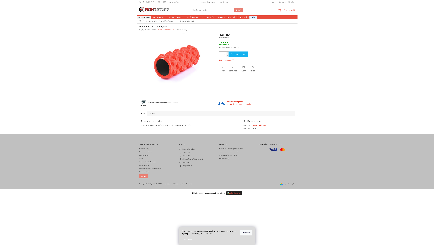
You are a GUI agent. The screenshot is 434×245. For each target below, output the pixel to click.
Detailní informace (225, 60)
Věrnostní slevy (144, 149)
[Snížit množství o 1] (227, 55)
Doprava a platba (144, 155)
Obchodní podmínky (145, 152)
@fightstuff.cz (187, 166)
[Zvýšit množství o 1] (227, 53)
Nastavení (188, 239)
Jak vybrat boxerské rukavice (229, 152)
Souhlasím (246, 233)
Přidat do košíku (239, 54)
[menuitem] (144, 17)
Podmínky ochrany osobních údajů (150, 169)
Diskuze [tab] (152, 113)
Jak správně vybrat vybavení (229, 155)
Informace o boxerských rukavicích (231, 149)
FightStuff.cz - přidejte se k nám (193, 159)
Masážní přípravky (260, 125)
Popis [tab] (143, 113)
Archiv (143, 176)
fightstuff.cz (186, 162)
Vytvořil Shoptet (289, 184)
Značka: (181, 30)
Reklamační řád (144, 165)
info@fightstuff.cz (188, 149)
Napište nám (224, 2)
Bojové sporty (224, 159)
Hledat (238, 10)
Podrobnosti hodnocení (166, 30)
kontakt (141, 159)
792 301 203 (186, 152)
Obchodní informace (208, 2)
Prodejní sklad (144, 172)
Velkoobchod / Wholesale (147, 162)
